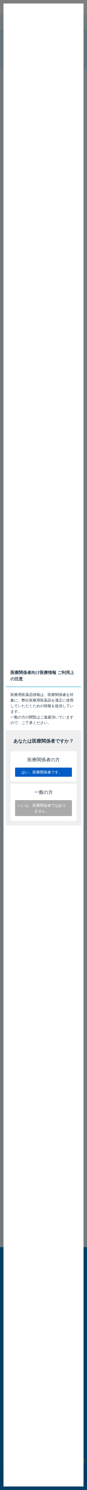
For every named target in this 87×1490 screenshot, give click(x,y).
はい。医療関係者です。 (41, 772)
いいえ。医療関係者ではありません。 (42, 807)
